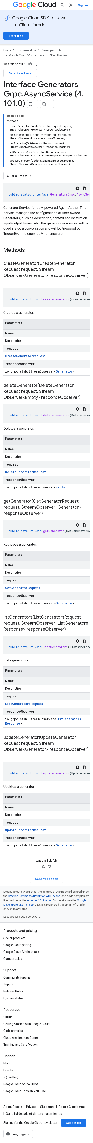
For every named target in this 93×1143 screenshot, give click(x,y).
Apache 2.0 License (39, 900)
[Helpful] (30, 64)
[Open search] (62, 5)
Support (8, 984)
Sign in (83, 5)
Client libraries (33, 25)
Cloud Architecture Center (21, 1037)
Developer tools (51, 50)
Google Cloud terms (72, 1106)
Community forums (16, 977)
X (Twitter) (10, 1077)
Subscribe (73, 1123)
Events (8, 1070)
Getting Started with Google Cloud (26, 1024)
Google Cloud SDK (30, 18)
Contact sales (12, 958)
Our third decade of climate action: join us (34, 1113)
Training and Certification (20, 1044)
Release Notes (13, 991)
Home (7, 50)
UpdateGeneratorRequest (25, 830)
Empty (60, 487)
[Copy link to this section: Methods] (30, 250)
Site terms (47, 1106)
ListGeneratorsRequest (24, 704)
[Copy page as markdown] (44, 104)
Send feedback (20, 73)
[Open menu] (7, 5)
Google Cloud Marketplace (21, 952)
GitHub (8, 1017)
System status (13, 998)
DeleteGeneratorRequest (25, 472)
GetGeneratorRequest (22, 588)
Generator (64, 371)
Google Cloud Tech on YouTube (24, 1091)
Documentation (26, 50)
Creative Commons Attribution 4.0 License (34, 896)
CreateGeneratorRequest (25, 356)
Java (60, 18)
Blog (6, 1063)
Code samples (13, 1030)
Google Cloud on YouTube (20, 1084)
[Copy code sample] (84, 188)
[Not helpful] (36, 64)
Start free (16, 36)
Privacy (31, 1106)
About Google (12, 1106)
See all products (14, 938)
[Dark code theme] (77, 188)
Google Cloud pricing (17, 945)
